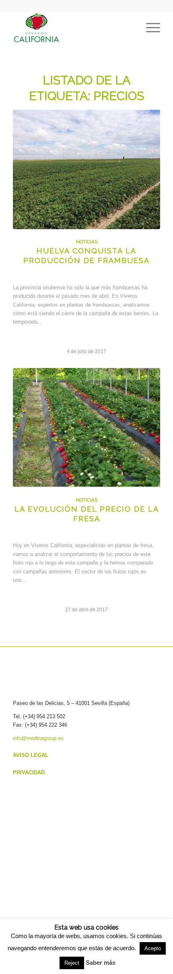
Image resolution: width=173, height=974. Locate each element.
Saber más (100, 962)
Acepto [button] (152, 948)
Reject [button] (71, 963)
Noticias (86, 242)
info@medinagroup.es (38, 738)
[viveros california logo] (71, 28)
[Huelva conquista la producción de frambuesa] (86, 169)
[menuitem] (149, 28)
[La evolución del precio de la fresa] (86, 427)
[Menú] (149, 28)
